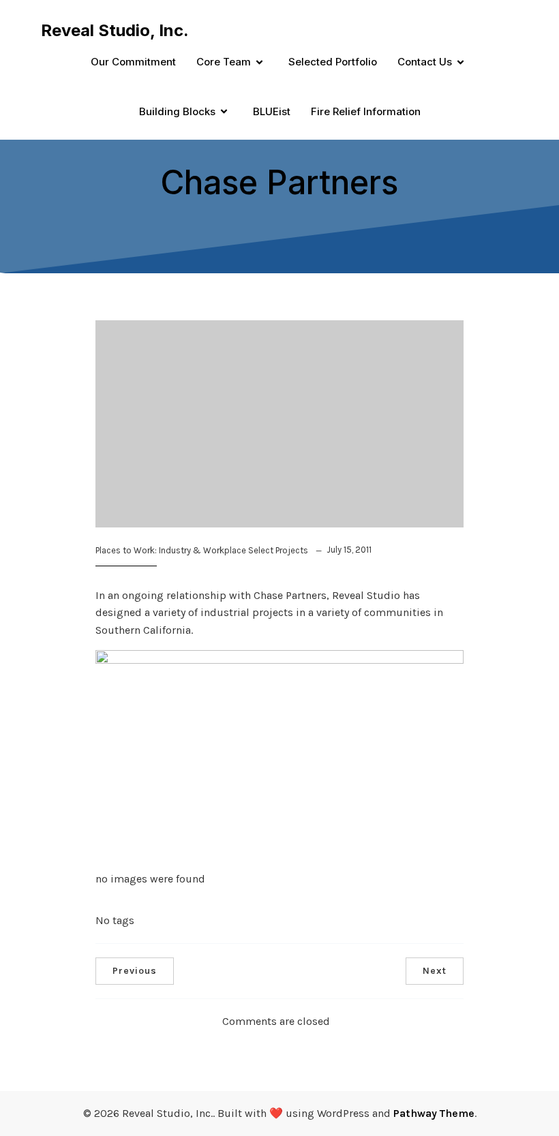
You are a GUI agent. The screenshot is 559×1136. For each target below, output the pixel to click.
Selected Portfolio (332, 61)
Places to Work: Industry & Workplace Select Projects (201, 550)
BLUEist (271, 111)
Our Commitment (133, 61)
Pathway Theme (433, 1113)
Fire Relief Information (366, 111)
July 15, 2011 (349, 549)
